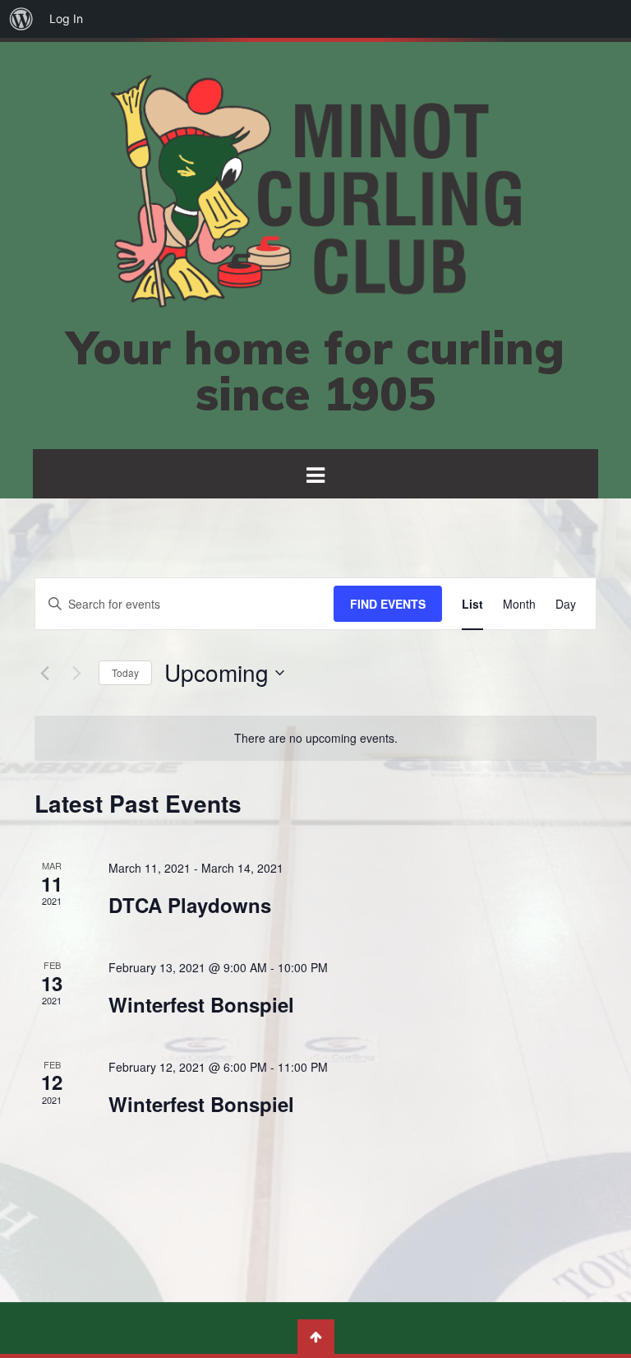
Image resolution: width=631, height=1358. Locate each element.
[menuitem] (21, 19)
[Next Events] (76, 673)
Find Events (388, 604)
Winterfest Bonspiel (201, 1004)
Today (125, 672)
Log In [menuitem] (66, 18)
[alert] (315, 738)
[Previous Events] (44, 673)
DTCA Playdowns (189, 905)
